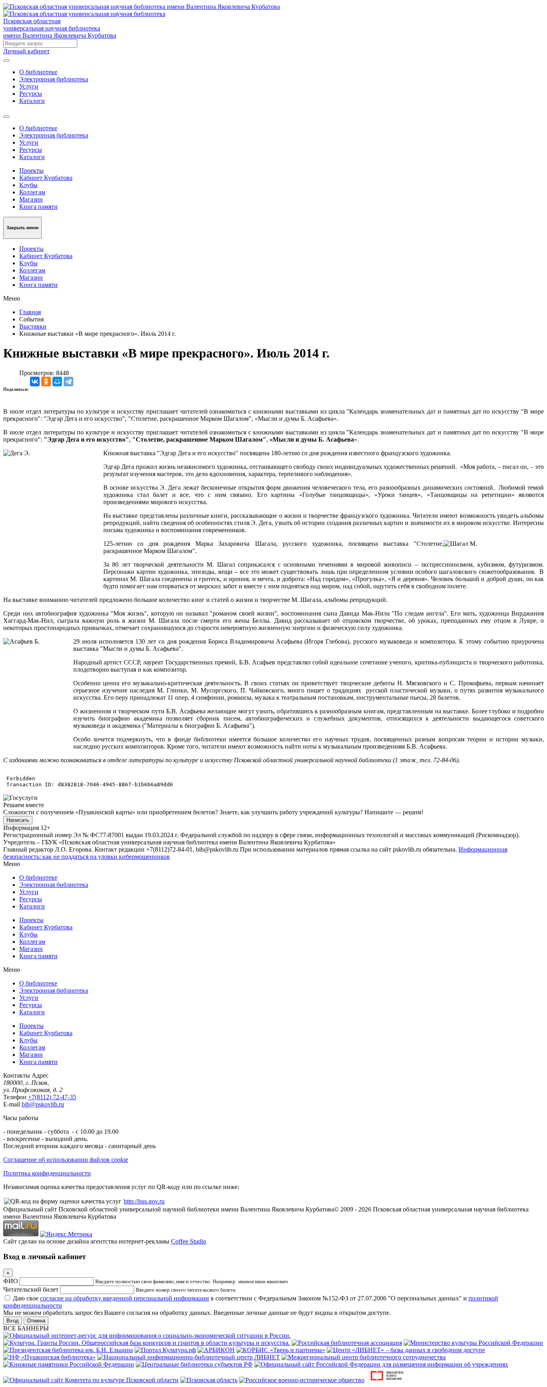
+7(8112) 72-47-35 (52, 1097)
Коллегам (32, 192)
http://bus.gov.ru (144, 1201)
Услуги (28, 86)
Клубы (28, 185)
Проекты (31, 170)
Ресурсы (30, 93)
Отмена (36, 1321)
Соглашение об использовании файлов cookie (65, 1159)
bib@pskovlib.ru (43, 1104)
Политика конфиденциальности (47, 1173)
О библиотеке (38, 72)
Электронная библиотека (53, 79)
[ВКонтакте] (35, 381)
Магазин (31, 199)
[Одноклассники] (46, 381)
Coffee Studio (188, 1241)
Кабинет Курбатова (45, 177)
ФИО (10, 1281)
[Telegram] (68, 381)
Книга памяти (38, 206)
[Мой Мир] (57, 381)
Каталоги (32, 100)
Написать (17, 820)
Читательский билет (30, 1289)
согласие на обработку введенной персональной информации (124, 1298)
